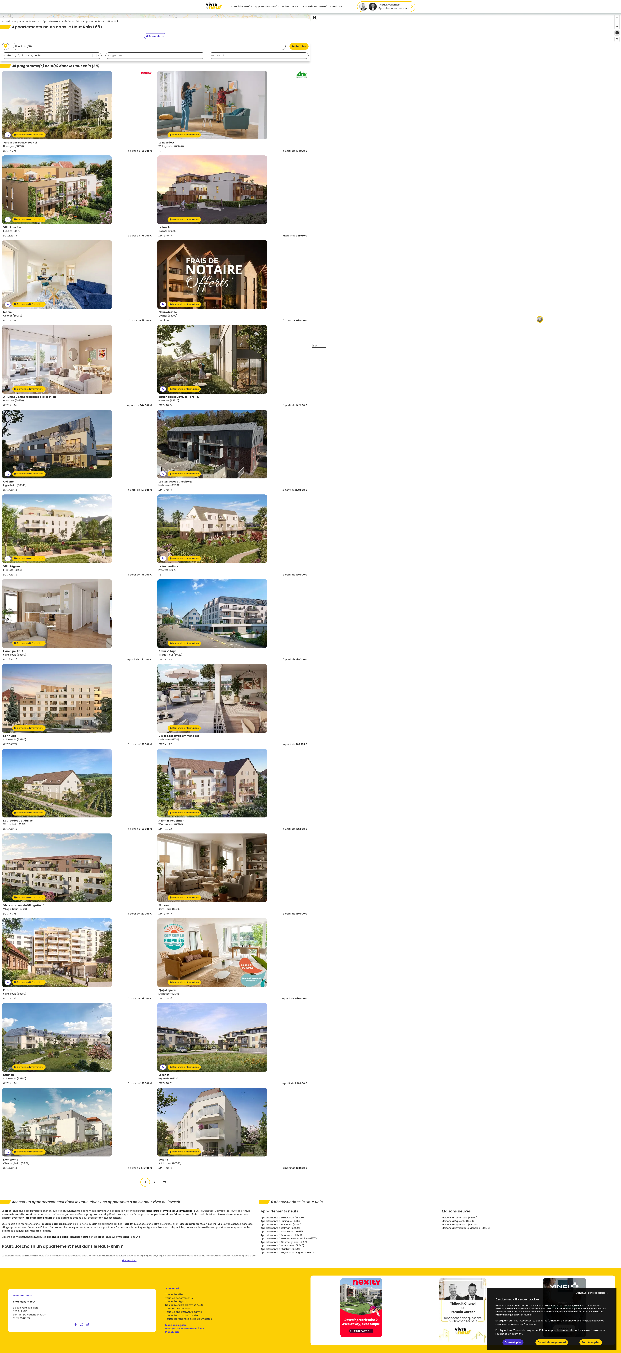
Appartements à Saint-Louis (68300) (282, 1217)
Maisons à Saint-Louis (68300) (459, 1217)
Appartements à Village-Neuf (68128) (283, 1231)
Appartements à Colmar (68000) (280, 1228)
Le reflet (163, 1075)
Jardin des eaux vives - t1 (20, 142)
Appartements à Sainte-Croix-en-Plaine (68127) (289, 1238)
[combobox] (52, 55)
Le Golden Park (168, 566)
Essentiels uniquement (552, 1342)
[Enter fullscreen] (617, 33)
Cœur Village (167, 651)
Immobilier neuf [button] (240, 6)
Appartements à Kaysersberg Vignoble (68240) (289, 1252)
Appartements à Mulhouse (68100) (281, 1224)
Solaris (163, 1159)
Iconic (7, 312)
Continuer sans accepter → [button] (592, 1292)
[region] (465, 181)
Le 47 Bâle (9, 736)
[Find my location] (617, 39)
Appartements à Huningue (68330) (281, 1221)
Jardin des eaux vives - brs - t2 (178, 397)
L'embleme (10, 1159)
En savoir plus (513, 1342)
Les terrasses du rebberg (175, 481)
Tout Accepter (591, 1342)
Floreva (163, 905)
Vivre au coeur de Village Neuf (23, 905)
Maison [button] (290, 6)
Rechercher (299, 46)
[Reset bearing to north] (617, 26)
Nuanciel (9, 1075)
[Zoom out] (617, 22)
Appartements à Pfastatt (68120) (280, 1249)
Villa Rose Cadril (14, 227)
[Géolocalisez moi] (5, 46)
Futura (7, 990)
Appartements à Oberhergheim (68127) (284, 1242)
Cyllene (8, 481)
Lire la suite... (129, 1260)
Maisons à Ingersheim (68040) (460, 1224)
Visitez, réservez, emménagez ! (179, 736)
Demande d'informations (30, 134)
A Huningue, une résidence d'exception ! (30, 397)
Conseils (315, 6)
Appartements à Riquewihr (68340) (281, 1235)
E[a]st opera (167, 990)
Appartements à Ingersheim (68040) (282, 1245)
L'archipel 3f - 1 (13, 651)
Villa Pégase (11, 566)
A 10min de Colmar (171, 820)
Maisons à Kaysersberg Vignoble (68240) (466, 1228)
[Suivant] (164, 1182)
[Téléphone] (8, 134)
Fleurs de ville (167, 312)
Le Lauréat (165, 227)
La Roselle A (166, 142)
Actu (336, 6)
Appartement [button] (266, 6)
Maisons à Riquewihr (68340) (459, 1221)
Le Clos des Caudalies (18, 820)
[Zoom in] (617, 17)
